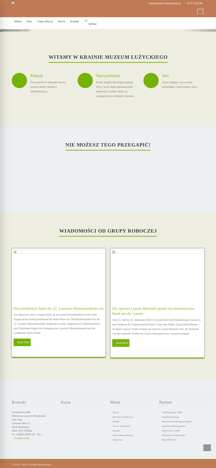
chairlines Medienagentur (173, 426)
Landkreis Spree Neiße (172, 412)
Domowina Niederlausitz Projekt (177, 421)
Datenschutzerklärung (123, 435)
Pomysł (36, 75)
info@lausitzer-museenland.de (165, 3)
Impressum (118, 439)
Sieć (165, 75)
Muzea (18, 21)
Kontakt (116, 430)
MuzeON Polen (169, 439)
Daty (29, 21)
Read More (24, 342)
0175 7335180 (194, 3)
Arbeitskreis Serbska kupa (173, 435)
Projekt (116, 421)
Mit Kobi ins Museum (123, 417)
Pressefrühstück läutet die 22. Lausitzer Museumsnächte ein (59, 308)
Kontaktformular (22, 438)
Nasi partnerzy (108, 75)
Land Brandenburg (170, 417)
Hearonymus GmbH (171, 430)
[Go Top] (207, 447)
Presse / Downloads (121, 426)
